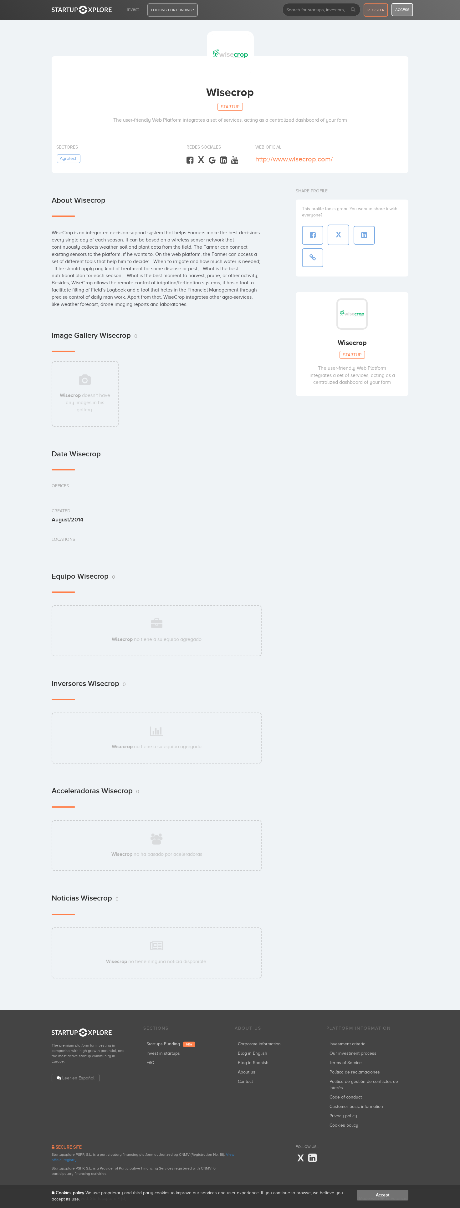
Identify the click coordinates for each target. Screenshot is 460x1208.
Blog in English (252, 1053)
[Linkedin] (223, 160)
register (375, 10)
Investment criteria (347, 1044)
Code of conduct (346, 1097)
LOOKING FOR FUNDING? (172, 10)
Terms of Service (346, 1062)
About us (246, 1072)
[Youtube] (234, 160)
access (402, 10)
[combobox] (321, 9)
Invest (133, 9)
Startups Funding (169, 1044)
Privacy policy (343, 1116)
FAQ (150, 1062)
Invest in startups (163, 1053)
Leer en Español (78, 1078)
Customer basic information (356, 1106)
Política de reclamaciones (355, 1072)
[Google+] (212, 160)
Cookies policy (344, 1125)
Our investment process (353, 1053)
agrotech (69, 158)
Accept (382, 1195)
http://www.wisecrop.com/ (294, 159)
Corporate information (259, 1044)
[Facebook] (190, 160)
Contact (245, 1081)
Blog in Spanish (253, 1062)
